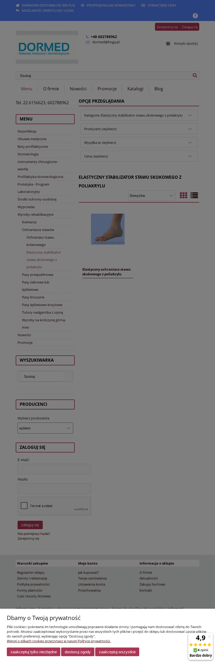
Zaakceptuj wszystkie (117, 652)
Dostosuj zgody (78, 652)
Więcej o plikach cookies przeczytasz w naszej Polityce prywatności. (59, 641)
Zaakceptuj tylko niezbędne (33, 652)
